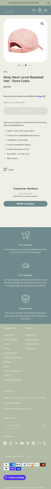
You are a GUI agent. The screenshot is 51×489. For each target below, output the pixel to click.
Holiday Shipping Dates (13, 380)
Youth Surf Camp (10, 353)
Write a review (25, 203)
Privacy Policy (31, 348)
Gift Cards (8, 362)
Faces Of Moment (11, 339)
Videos (6, 366)
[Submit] (43, 425)
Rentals (7, 348)
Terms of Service (32, 344)
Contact (7, 375)
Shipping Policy (32, 339)
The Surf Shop (9, 335)
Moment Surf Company (27, 488)
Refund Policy (31, 335)
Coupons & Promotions (13, 357)
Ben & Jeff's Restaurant (13, 371)
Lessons (7, 344)
